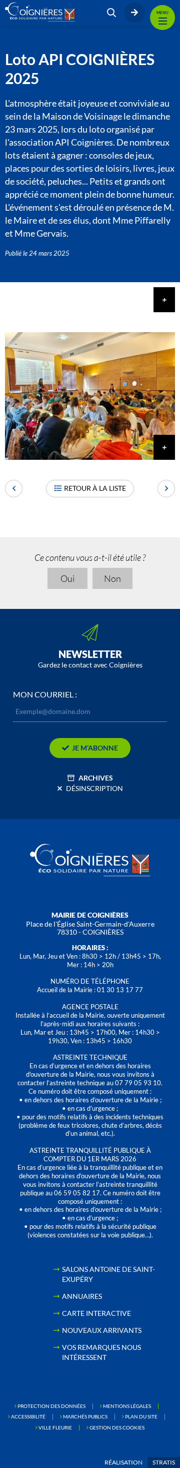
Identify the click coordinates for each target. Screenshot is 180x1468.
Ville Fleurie (55, 1427)
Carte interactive (96, 1313)
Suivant (166, 488)
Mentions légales (127, 1406)
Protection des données (52, 1406)
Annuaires (82, 1296)
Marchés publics (85, 1416)
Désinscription (94, 788)
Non (112, 578)
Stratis (163, 1462)
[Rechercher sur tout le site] (112, 13)
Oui (67, 578)
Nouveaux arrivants (102, 1330)
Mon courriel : (45, 694)
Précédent (13, 488)
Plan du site (141, 1416)
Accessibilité (28, 1416)
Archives (95, 778)
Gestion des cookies (117, 1427)
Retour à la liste (95, 488)
